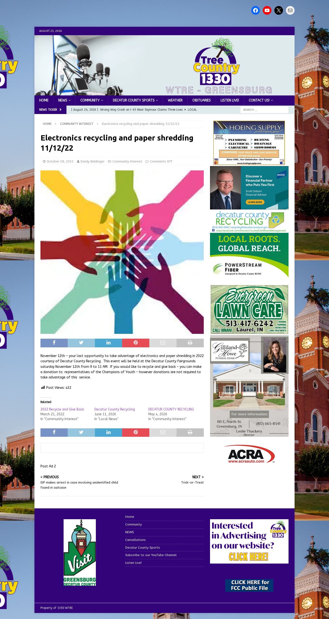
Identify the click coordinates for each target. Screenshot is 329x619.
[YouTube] (267, 10)
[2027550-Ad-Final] (249, 206)
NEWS (62, 100)
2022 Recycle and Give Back (62, 409)
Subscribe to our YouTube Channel (151, 555)
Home (43, 100)
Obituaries (201, 100)
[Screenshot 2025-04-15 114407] (249, 332)
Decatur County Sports (134, 100)
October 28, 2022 (60, 161)
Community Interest (127, 161)
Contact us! (259, 100)
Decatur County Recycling (114, 409)
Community (90, 100)
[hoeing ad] (249, 163)
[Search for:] (264, 110)
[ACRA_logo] (249, 460)
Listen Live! (230, 100)
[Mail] (290, 10)
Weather (175, 100)
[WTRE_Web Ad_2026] (249, 275)
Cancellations (135, 540)
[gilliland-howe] (249, 434)
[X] (278, 10)
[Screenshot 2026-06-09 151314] (249, 230)
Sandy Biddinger (92, 161)
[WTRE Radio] (164, 93)
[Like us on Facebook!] (255, 10)
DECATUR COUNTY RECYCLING (171, 409)
